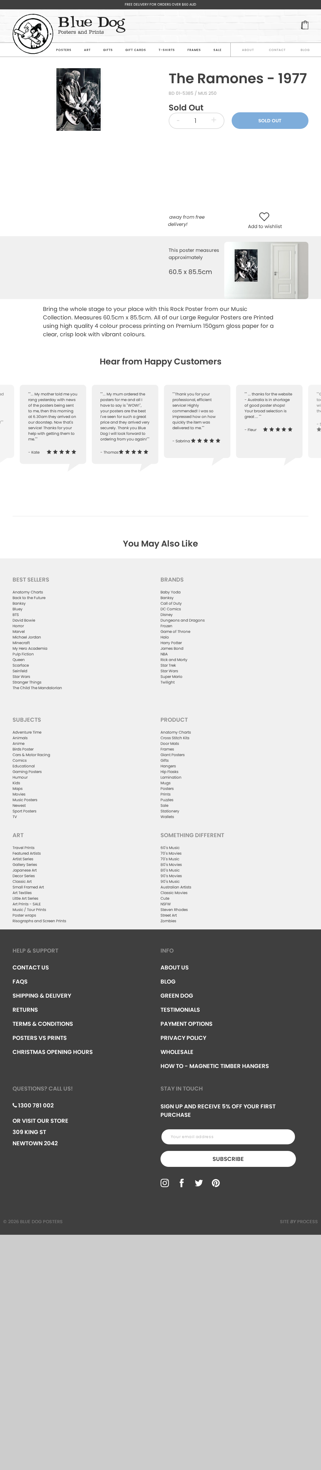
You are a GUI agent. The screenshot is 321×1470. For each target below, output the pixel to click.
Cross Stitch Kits (174, 737)
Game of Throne (175, 631)
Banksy (19, 603)
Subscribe (228, 1159)
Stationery (169, 811)
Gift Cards (135, 50)
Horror (18, 625)
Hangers (168, 766)
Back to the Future (29, 597)
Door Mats (169, 743)
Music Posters (25, 799)
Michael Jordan (27, 637)
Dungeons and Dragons (182, 620)
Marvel (19, 631)
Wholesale (176, 1052)
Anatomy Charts (28, 592)
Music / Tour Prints (29, 909)
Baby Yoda (170, 592)
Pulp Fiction (23, 654)
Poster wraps (24, 915)
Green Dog (176, 995)
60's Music (170, 847)
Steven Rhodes (174, 909)
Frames (194, 50)
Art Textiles (22, 892)
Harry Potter (171, 642)
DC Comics (170, 609)
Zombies (168, 920)
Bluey (18, 609)
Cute (164, 898)
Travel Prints (23, 847)
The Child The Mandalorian (37, 687)
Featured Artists (27, 853)
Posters (63, 50)
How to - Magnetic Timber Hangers (214, 1066)
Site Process (299, 1221)
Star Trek (168, 665)
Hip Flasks (169, 771)
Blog (305, 50)
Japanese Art (25, 870)
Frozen (166, 625)
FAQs (20, 981)
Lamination (171, 777)
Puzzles (166, 799)
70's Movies (171, 853)
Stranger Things (27, 682)
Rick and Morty (173, 659)
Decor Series (24, 875)
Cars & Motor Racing (31, 754)
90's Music (170, 881)
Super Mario (171, 676)
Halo (164, 637)
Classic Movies (173, 892)
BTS (16, 614)
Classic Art (22, 881)
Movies (19, 794)
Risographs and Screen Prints (39, 920)
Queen (19, 659)
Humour (20, 777)
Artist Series (23, 859)
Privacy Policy (183, 1038)
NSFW (165, 904)
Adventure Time (27, 732)
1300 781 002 (35, 1105)
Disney (166, 614)
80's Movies (171, 864)
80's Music (170, 870)
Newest (19, 805)
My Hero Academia (30, 648)
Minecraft (21, 642)
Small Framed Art (28, 887)
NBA (164, 654)
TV (15, 816)
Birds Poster (23, 749)
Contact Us (31, 967)
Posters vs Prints (40, 1038)
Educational (24, 766)
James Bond (171, 648)
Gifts (108, 50)
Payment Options (186, 1024)
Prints (165, 794)
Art (87, 50)
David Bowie (24, 620)
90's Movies (171, 875)
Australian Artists (175, 887)
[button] (265, 217)
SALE (217, 50)
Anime (18, 743)
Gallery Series (25, 864)
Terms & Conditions (43, 1024)
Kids (16, 783)
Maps (18, 788)
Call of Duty (171, 603)
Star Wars (21, 676)
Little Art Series (25, 898)
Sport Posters (24, 811)
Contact (277, 50)
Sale (164, 805)
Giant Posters (172, 754)
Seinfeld (20, 671)
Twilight (167, 682)
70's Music (169, 859)
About (248, 50)
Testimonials (180, 1010)
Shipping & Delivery (42, 995)
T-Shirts (167, 50)
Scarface (21, 665)
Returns (25, 1010)
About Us (174, 967)
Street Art (168, 915)
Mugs (165, 783)
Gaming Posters (27, 771)
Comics (20, 760)
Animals (20, 737)
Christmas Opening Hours (53, 1052)
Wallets (167, 816)
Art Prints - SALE (27, 904)
